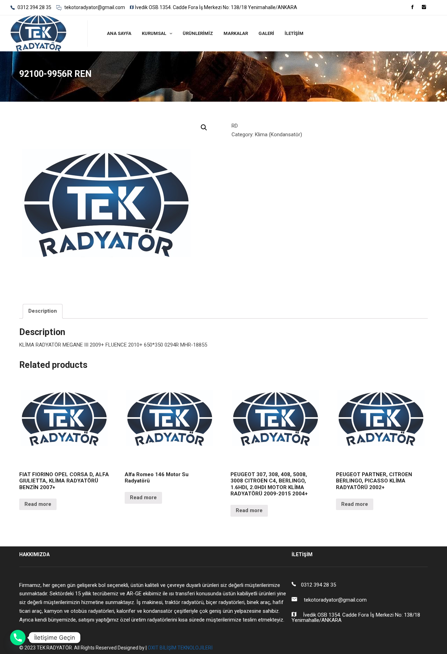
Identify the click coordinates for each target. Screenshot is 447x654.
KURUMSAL (154, 33)
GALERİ (266, 33)
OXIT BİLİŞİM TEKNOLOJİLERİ (180, 648)
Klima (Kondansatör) (278, 134)
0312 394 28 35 (33, 7)
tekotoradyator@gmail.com (94, 7)
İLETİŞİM (294, 33)
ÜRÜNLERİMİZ (198, 33)
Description (42, 311)
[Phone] (17, 637)
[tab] (43, 311)
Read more (37, 504)
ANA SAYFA (119, 33)
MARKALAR (236, 33)
